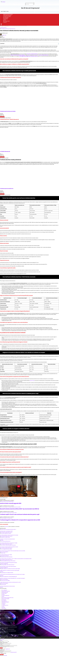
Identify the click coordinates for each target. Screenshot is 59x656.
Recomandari (5, 17)
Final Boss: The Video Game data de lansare (7, 539)
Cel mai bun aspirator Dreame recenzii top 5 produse (9, 535)
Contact (5, 22)
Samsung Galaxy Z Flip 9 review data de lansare (8, 566)
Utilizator (1, 643)
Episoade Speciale (5, 592)
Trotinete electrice (7, 16)
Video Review (4, 608)
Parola (4, 645)
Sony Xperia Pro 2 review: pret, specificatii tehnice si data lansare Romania (12, 634)
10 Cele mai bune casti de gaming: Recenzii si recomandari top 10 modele (12, 574)
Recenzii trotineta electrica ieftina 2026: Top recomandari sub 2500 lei (19, 509)
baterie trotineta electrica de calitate (18, 55)
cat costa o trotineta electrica (32, 53)
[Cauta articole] (33, 3)
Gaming (1, 540)
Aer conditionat (6, 21)
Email (1, 644)
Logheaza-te (1, 654)
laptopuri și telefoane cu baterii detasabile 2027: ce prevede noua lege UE (12, 578)
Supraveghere (4, 600)
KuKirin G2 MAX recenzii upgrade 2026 (10, 503)
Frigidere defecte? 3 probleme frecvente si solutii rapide (9, 570)
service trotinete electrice (43, 55)
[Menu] (1, 24)
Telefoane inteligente (7, 15)
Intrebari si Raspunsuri (5, 595)
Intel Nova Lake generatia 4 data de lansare (7, 586)
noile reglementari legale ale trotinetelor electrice (28, 56)
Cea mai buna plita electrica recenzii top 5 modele (8, 542)
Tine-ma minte (3, 653)
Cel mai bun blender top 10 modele (6, 554)
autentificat (6, 526)
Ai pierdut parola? (14, 652)
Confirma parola (3, 646)
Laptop (4, 20)
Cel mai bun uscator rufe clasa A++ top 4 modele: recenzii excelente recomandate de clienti (15, 558)
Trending (3, 604)
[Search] (1, 25)
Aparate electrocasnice (8, 14)
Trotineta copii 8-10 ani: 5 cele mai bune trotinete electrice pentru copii (19, 514)
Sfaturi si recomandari (3, 551)
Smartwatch (4, 599)
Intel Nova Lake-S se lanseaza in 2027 (6, 531)
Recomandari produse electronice (6, 532)
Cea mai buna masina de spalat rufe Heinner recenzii (9, 546)
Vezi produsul (2, 116)
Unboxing (3, 607)
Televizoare (5, 18)
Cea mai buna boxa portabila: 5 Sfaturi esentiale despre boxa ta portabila (12, 550)
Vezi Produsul (2, 194)
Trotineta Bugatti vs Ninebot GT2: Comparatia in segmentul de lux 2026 (20, 520)
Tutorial (1, 571)
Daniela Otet (4, 35)
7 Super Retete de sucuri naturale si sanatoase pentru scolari (10, 582)
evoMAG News (4, 593)
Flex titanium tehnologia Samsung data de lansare (8, 562)
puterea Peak (32, 380)
